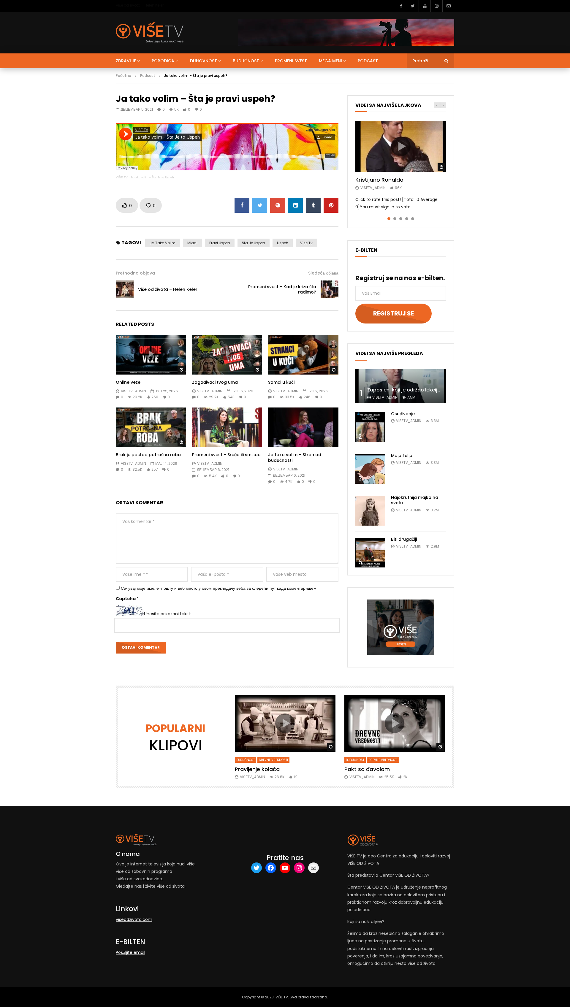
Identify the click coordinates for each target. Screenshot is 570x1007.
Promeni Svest (291, 61)
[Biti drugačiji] (370, 552)
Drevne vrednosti (273, 760)
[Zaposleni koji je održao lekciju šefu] (400, 386)
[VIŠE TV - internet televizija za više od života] (149, 32)
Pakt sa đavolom (367, 769)
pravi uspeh (219, 242)
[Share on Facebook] (242, 205)
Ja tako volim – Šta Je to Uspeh (152, 177)
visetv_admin (133, 391)
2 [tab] (394, 218)
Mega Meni (330, 61)
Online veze (128, 382)
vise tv (306, 242)
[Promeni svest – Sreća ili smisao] (227, 427)
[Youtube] (424, 6)
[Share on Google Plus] (277, 205)
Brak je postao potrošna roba (148, 455)
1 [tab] (388, 218)
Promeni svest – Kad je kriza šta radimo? (282, 289)
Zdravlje (126, 61)
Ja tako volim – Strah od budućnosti (294, 457)
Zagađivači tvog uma (215, 382)
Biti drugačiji (404, 539)
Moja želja (401, 456)
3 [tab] (400, 218)
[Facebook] (401, 6)
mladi (192, 242)
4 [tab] (406, 218)
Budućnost (246, 61)
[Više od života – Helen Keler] (125, 289)
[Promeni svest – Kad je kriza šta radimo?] (329, 289)
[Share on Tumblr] (313, 205)
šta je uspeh (253, 242)
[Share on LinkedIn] (295, 205)
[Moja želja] (370, 469)
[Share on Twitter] (259, 205)
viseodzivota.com (134, 919)
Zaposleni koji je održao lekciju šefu (409, 389)
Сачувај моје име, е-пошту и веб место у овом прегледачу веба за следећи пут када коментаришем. (219, 588)
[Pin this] (331, 205)
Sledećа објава (323, 273)
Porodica (163, 61)
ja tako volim (162, 242)
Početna (123, 75)
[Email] (448, 6)
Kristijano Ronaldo (379, 179)
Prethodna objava (135, 273)
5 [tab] (412, 218)
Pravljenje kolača (257, 769)
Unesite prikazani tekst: (167, 614)
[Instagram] (436, 6)
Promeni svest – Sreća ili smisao (226, 455)
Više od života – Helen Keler (140, 5)
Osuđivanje (403, 414)
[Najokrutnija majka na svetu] (370, 511)
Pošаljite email (130, 952)
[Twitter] (413, 6)
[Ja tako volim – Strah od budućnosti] (303, 427)
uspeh (282, 242)
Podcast (368, 61)
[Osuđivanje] (370, 427)
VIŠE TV (122, 177)
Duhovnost (203, 61)
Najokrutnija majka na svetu (414, 500)
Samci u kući (281, 382)
